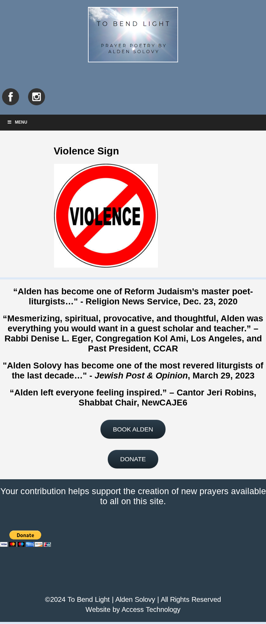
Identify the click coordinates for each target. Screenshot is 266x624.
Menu (21, 122)
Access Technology (151, 609)
